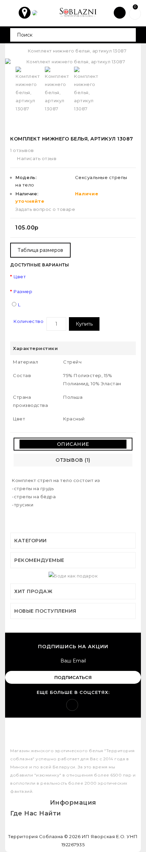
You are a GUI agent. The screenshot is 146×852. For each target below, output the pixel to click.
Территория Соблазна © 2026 (44, 836)
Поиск (128, 35)
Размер (23, 291)
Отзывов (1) (73, 460)
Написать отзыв (36, 158)
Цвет (20, 276)
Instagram (72, 705)
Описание (73, 444)
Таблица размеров (40, 250)
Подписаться (73, 677)
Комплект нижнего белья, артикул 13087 (77, 50)
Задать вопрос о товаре (45, 209)
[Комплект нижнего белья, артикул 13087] (73, 62)
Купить (84, 324)
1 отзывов (22, 150)
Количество (28, 321)
